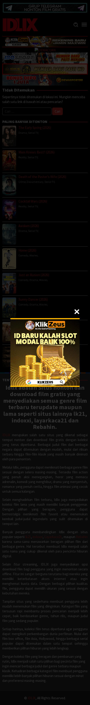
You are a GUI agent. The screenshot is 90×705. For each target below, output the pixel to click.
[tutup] (77, 311)
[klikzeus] (45, 352)
